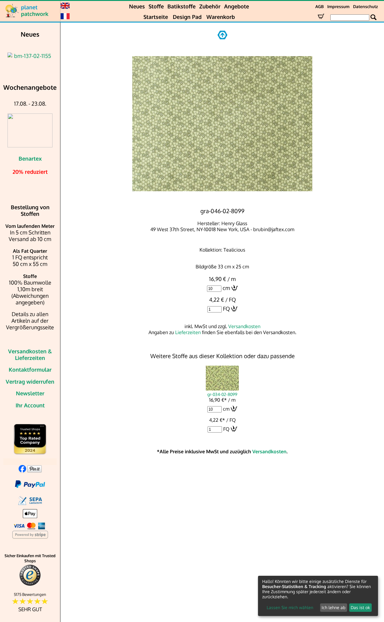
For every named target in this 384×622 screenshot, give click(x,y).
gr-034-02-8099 (222, 394)
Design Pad (187, 17)
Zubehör (209, 6)
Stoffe (156, 6)
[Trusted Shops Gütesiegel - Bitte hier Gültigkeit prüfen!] (30, 584)
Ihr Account (30, 405)
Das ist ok (360, 607)
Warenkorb (220, 17)
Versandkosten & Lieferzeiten (30, 354)
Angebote (236, 6)
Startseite (155, 17)
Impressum (338, 6)
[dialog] (318, 596)
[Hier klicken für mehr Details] (30, 56)
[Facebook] (22, 470)
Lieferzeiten (188, 332)
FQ (226, 308)
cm (226, 288)
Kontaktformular (30, 369)
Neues (137, 6)
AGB (319, 6)
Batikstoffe (181, 6)
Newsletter (30, 393)
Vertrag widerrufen (30, 381)
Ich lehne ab (333, 607)
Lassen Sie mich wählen (290, 607)
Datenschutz (365, 6)
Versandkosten (244, 326)
